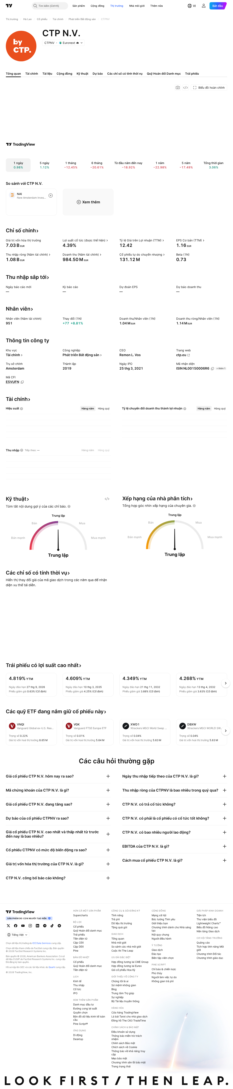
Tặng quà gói (119, 927)
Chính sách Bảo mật (123, 1043)
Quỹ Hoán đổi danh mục (87, 930)
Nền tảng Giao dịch (208, 931)
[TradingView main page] (20, 911)
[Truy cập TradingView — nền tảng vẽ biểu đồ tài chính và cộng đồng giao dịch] (20, 144)
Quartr (52, 967)
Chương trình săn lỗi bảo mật (128, 1062)
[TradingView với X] (8, 925)
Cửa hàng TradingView (125, 1012)
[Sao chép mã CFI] (22, 382)
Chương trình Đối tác (209, 953)
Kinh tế (77, 981)
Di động (77, 1035)
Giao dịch (157, 949)
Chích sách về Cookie (124, 1047)
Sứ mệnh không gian (123, 985)
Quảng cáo (203, 942)
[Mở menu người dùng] (203, 5)
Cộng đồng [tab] (64, 73)
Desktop (78, 1039)
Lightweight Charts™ (209, 923)
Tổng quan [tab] (13, 73)
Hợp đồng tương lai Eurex (126, 965)
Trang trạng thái (121, 1066)
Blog (114, 989)
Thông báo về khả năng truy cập (128, 1052)
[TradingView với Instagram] (30, 925)
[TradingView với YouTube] (22, 925)
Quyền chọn (80, 1012)
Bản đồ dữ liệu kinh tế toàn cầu (89, 1018)
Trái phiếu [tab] (192, 73)
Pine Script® (80, 1023)
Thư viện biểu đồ (207, 919)
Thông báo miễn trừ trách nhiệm (126, 1037)
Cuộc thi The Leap (122, 950)
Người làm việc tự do (164, 977)
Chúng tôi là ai (119, 981)
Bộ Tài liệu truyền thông (125, 1001)
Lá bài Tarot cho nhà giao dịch (129, 1016)
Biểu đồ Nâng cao (207, 927)
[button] (87, 5)
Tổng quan (117, 938)
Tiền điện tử (80, 938)
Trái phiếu (79, 934)
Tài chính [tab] (31, 73)
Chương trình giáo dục (210, 957)
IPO (75, 993)
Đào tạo (156, 953)
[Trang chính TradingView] (9, 5)
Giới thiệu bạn (160, 923)
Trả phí (115, 919)
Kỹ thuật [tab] (82, 73)
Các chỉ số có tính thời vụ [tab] (125, 73)
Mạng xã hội (159, 915)
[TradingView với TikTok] (52, 925)
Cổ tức (77, 989)
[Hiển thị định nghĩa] (43, 240)
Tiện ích (201, 915)
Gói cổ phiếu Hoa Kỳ (123, 969)
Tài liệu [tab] (47, 73)
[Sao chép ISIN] (212, 368)
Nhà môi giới (137, 5)
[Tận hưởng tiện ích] (185, 87)
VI (194, 6)
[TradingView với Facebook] (15, 925)
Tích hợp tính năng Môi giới (210, 948)
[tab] (88, 408)
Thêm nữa (156, 5)
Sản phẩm (78, 5)
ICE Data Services (41, 943)
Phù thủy (157, 973)
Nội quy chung (160, 934)
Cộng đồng (97, 5)
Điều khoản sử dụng (123, 1031)
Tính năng (117, 915)
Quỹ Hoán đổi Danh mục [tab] (164, 73)
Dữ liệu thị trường (121, 923)
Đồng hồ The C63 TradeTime (128, 1020)
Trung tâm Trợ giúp (122, 993)
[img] (77, 42)
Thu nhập (78, 985)
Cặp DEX (78, 946)
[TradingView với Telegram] (44, 925)
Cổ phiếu (78, 926)
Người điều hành (161, 938)
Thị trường (116, 5)
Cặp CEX (78, 942)
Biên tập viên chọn (163, 957)
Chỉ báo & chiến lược (164, 969)
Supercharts (80, 915)
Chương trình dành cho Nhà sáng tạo (171, 929)
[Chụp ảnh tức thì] (178, 87)
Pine (75, 950)
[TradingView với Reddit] (59, 925)
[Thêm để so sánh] (51, 195)
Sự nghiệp (117, 997)
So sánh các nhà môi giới (126, 946)
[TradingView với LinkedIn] (37, 925)
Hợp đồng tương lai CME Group (130, 961)
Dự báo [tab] (98, 73)
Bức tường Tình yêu (163, 919)
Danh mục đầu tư (83, 1004)
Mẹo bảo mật (119, 1058)
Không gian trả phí (162, 981)
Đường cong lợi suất (85, 1008)
